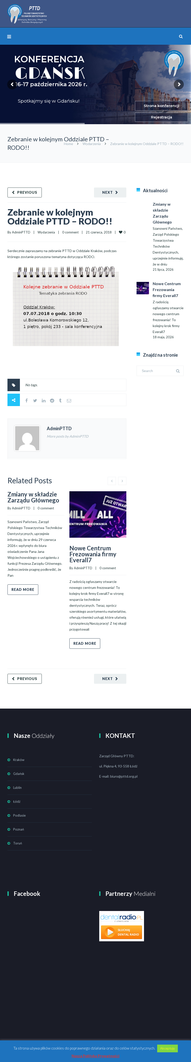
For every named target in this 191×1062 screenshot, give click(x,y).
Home (68, 144)
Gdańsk (18, 774)
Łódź (16, 801)
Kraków (18, 760)
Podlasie (19, 815)
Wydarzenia (92, 144)
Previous (27, 192)
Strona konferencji (161, 105)
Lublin (17, 788)
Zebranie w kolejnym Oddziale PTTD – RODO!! (59, 217)
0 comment (70, 232)
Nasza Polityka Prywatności (95, 1056)
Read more (22, 589)
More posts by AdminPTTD (68, 436)
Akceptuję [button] (167, 1048)
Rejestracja (161, 117)
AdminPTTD (21, 232)
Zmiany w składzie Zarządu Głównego (33, 497)
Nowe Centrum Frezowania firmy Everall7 (92, 554)
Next (107, 192)
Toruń (17, 843)
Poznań (18, 829)
